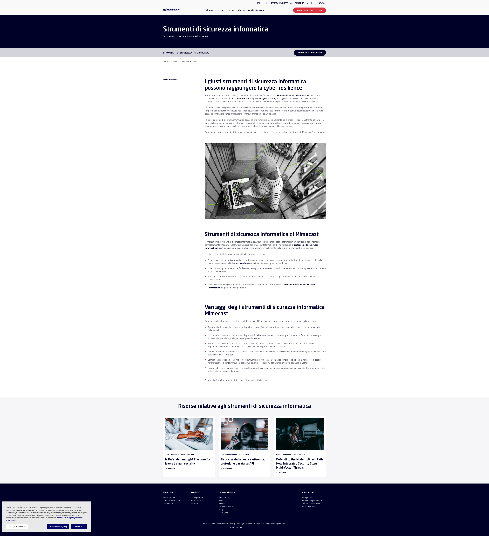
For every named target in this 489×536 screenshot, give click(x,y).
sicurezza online (239, 263)
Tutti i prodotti (197, 497)
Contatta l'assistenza (311, 503)
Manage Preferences (17, 526)
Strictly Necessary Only (58, 526)
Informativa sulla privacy (226, 523)
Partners (194, 503)
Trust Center (224, 512)
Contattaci (321, 3)
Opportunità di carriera (281, 3)
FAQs (205, 523)
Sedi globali (307, 497)
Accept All (79, 526)
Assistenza (299, 3)
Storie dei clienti (226, 506)
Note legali (240, 523)
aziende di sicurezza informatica (293, 95)
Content (174, 61)
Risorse (222, 503)
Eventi (221, 500)
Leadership (168, 503)
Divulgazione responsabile (275, 523)
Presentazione (169, 497)
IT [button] (258, 3)
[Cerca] (266, 3)
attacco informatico (238, 98)
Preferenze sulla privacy (255, 523)
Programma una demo (310, 52)
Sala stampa (224, 497)
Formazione (196, 500)
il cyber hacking (268, 98)
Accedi (310, 3)
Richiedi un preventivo (309, 10)
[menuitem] (209, 12)
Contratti (211, 523)
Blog (221, 509)
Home (165, 61)
